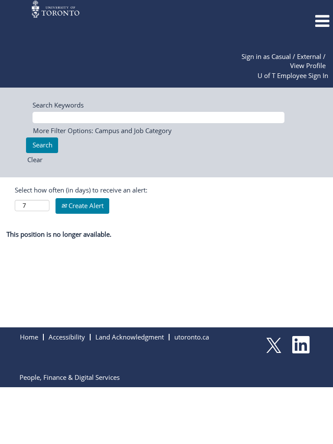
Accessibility (67, 337)
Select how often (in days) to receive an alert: (81, 190)
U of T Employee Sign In (293, 75)
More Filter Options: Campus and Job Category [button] (102, 130)
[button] (277, 21)
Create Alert (85, 205)
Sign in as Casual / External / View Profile (284, 61)
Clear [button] (34, 159)
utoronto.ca (191, 337)
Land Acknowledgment (129, 337)
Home (29, 337)
